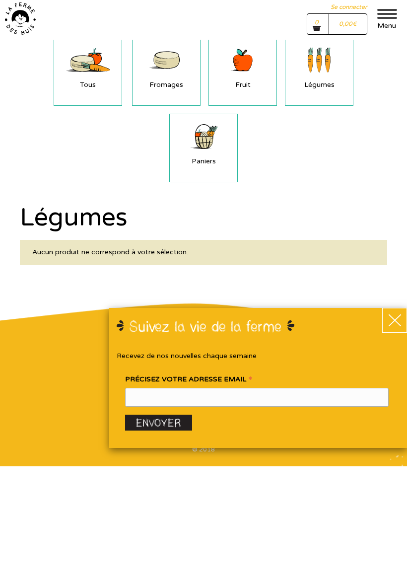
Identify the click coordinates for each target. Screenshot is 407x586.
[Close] (394, 320)
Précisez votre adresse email (189, 380)
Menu (386, 25)
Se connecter (349, 6)
